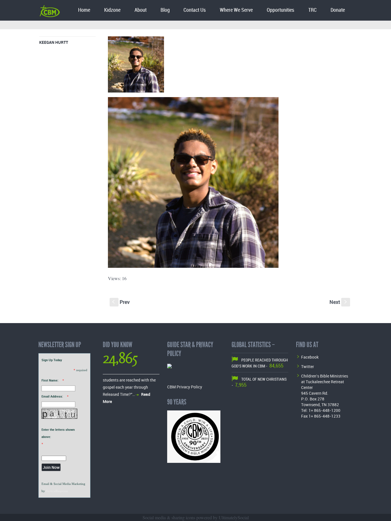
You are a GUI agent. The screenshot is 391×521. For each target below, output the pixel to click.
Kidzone (112, 10)
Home (84, 10)
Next (338, 301)
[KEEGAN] (136, 66)
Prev (121, 301)
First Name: (50, 380)
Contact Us (194, 10)
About (141, 10)
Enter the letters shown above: (58, 433)
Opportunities (280, 10)
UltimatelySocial (234, 517)
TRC (312, 10)
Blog (165, 10)
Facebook (310, 357)
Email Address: (52, 396)
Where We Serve (236, 10)
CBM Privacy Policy (184, 387)
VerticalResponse (57, 491)
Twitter (307, 366)
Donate (338, 10)
